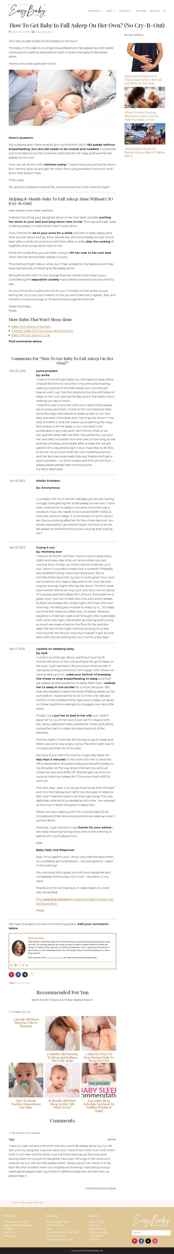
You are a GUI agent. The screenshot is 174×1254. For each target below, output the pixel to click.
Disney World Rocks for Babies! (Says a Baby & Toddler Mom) (145, 152)
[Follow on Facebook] (141, 1241)
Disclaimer (96, 1235)
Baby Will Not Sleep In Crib (30, 335)
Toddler (8, 1228)
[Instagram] (23, 965)
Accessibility (97, 1228)
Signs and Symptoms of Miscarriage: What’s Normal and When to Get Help (143, 80)
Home (16, 1202)
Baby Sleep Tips (44, 32)
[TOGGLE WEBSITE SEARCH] (164, 11)
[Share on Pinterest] (11, 974)
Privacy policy (98, 1232)
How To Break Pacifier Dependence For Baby (26, 1104)
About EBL (96, 1221)
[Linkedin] (27, 965)
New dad (9, 1235)
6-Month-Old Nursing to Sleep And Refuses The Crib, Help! (62, 1057)
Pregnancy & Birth (15, 1221)
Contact (94, 1225)
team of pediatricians (55, 958)
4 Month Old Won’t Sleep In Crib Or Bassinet (26, 1023)
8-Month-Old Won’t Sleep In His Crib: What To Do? (62, 1104)
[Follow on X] (148, 1241)
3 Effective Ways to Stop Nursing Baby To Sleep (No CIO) (99, 1057)
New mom (10, 1232)
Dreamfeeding (56, 1235)
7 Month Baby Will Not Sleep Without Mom (42, 330)
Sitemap (95, 1239)
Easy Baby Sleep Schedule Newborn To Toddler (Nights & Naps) (99, 1105)
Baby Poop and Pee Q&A (62, 1232)
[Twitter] (19, 965)
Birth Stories (54, 1225)
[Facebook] (11, 965)
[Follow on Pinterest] (134, 1241)
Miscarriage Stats (58, 1221)
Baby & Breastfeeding (17, 1225)
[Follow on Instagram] (155, 1241)
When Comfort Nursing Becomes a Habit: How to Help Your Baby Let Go (142, 116)
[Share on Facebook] (18, 974)
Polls (49, 1228)
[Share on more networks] (25, 974)
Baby (23, 1202)
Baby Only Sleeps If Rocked (31, 326)
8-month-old (22, 983)
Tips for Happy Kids (59, 1239)
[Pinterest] (15, 965)
